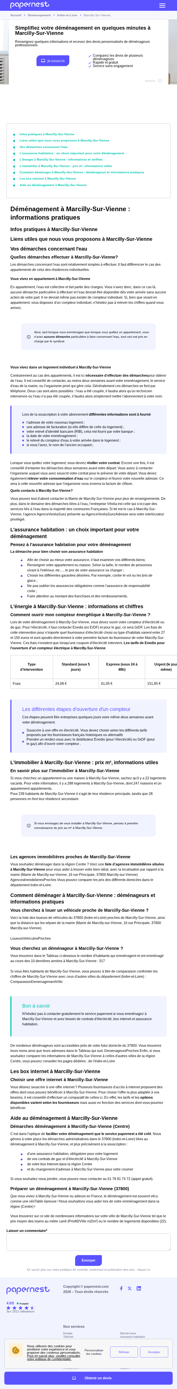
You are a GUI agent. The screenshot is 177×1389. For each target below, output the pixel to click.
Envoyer (88, 1260)
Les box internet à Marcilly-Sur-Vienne (48, 178)
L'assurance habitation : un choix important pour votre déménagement (72, 153)
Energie (68, 1333)
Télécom (68, 1336)
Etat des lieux (128, 1333)
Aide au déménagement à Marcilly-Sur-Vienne (53, 185)
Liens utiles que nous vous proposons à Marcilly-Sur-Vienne (64, 140)
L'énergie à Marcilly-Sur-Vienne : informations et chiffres (61, 159)
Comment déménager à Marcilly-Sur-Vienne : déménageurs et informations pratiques (82, 172)
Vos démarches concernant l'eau (44, 147)
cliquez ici (143, 1269)
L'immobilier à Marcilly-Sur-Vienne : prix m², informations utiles (66, 166)
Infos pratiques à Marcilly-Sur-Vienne (47, 134)
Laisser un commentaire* (26, 1231)
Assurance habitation (132, 1336)
